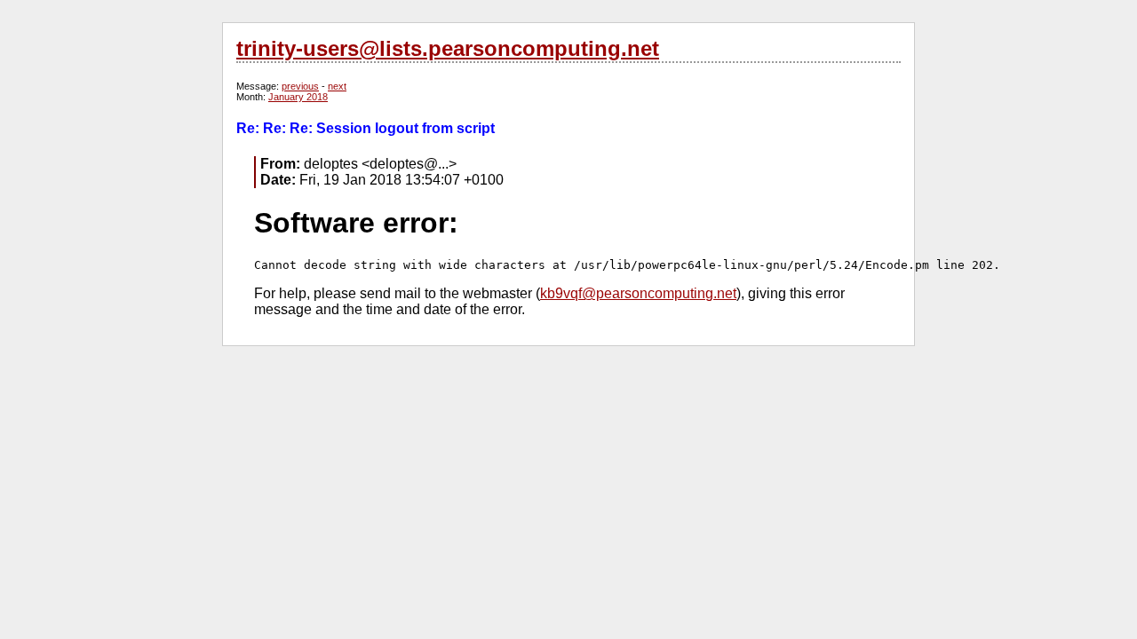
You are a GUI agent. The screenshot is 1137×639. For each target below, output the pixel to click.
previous (300, 86)
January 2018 (298, 96)
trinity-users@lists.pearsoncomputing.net (447, 48)
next (337, 86)
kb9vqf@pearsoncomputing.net (638, 293)
